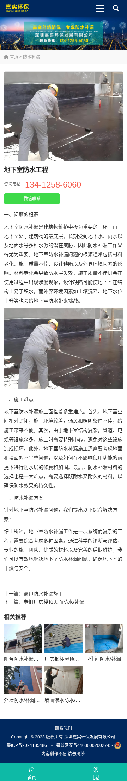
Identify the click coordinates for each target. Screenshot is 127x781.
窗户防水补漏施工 (43, 594)
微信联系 (32, 198)
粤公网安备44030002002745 (84, 745)
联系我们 (63, 728)
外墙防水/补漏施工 (24, 700)
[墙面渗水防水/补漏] (63, 680)
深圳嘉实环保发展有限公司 (89, 737)
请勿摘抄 (76, 753)
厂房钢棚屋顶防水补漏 (69, 659)
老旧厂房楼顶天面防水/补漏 (54, 602)
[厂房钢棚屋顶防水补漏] (63, 638)
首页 (13, 57)
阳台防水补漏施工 (23, 659)
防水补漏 (31, 57)
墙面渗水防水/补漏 (64, 700)
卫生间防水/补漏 (103, 659)
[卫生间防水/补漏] (104, 638)
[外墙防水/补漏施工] (23, 680)
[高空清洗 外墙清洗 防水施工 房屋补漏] (27, 8)
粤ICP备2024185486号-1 (31, 745)
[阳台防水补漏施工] (23, 638)
